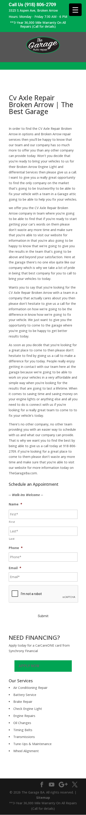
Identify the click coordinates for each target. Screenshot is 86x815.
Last (12, 538)
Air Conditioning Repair (30, 687)
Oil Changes (22, 723)
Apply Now (29, 666)
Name (15, 504)
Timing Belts (22, 730)
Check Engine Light (27, 708)
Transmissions (24, 737)
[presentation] (43, 594)
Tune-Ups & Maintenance (32, 744)
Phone (16, 548)
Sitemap (43, 797)
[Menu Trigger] (75, 9)
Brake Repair (22, 701)
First (12, 521)
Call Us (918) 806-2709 (32, 4)
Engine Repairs (24, 716)
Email (15, 568)
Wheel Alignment (26, 751)
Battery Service (24, 695)
